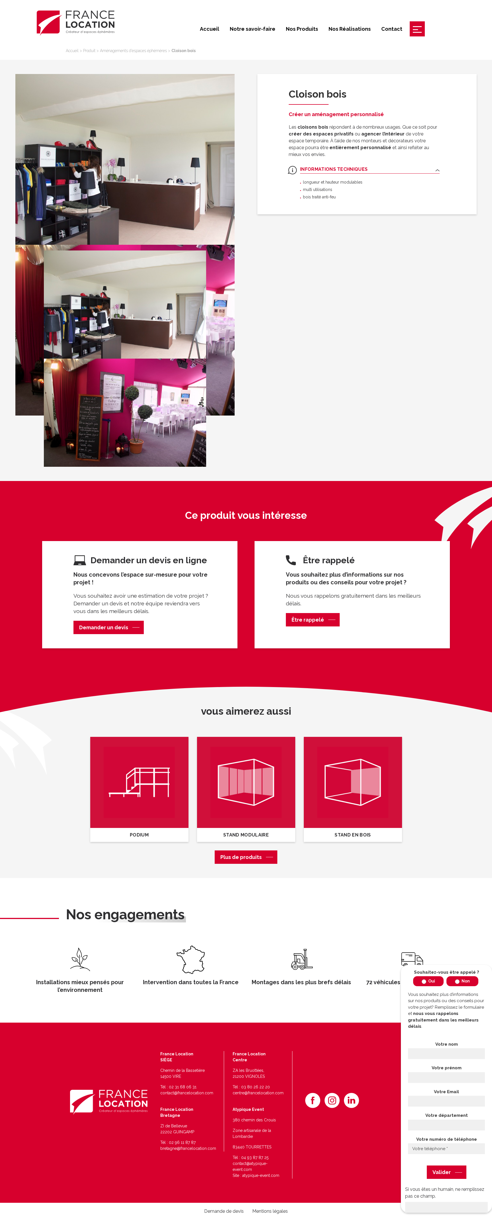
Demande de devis (224, 1211)
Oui (431, 981)
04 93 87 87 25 (254, 1157)
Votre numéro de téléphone (446, 1139)
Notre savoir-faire (252, 29)
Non (465, 981)
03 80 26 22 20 (255, 1087)
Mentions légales (270, 1211)
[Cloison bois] (125, 159)
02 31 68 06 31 (182, 1087)
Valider (441, 1172)
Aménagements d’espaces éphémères (133, 50)
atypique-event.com (260, 1175)
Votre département (446, 1115)
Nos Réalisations (350, 29)
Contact (391, 29)
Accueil (209, 29)
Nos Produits (302, 29)
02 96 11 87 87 (182, 1142)
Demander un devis (103, 627)
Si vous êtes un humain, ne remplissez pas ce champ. (444, 1193)
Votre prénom (447, 1067)
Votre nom (446, 1044)
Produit (89, 50)
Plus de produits (241, 857)
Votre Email (446, 1091)
